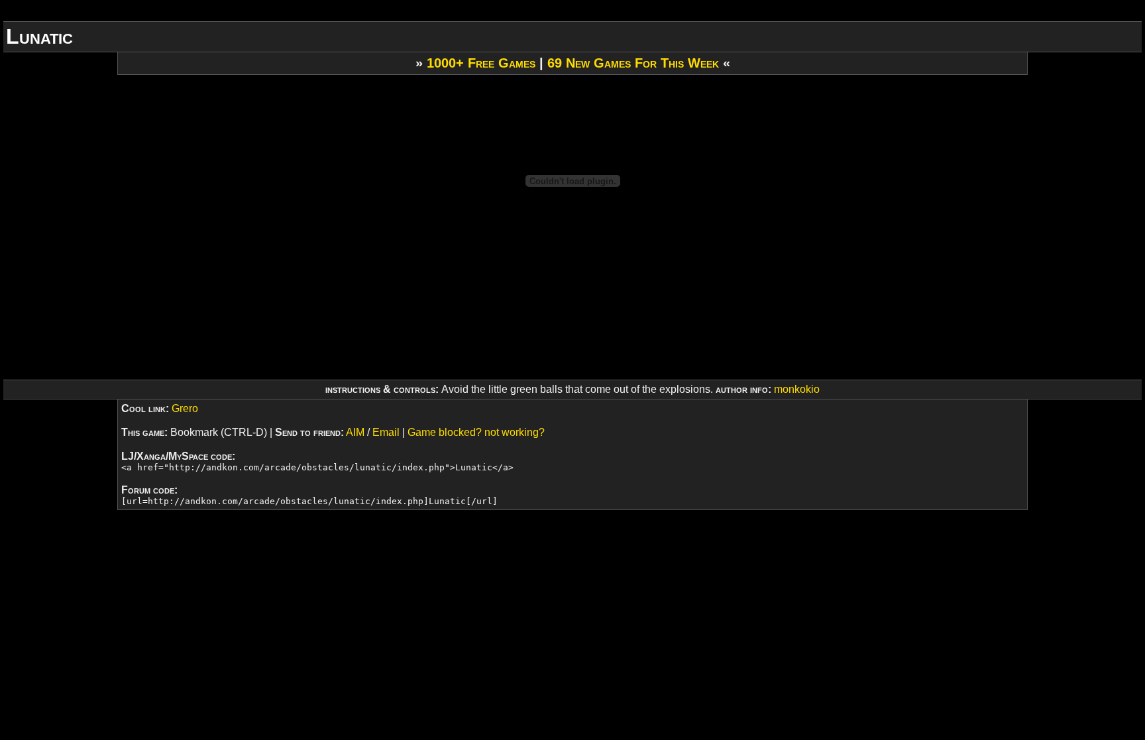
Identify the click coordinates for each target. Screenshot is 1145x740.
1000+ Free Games (481, 63)
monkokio (797, 389)
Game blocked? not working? (476, 432)
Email (386, 432)
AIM (355, 432)
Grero (185, 408)
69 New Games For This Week (633, 63)
